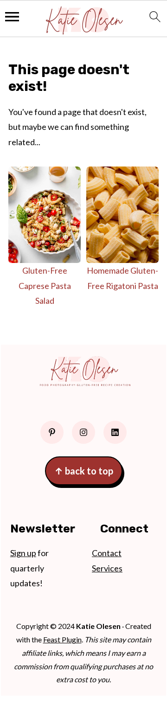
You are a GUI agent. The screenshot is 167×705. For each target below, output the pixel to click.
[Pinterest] (52, 432)
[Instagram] (83, 432)
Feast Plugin (62, 639)
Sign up (23, 553)
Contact (107, 553)
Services (107, 568)
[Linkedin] (115, 432)
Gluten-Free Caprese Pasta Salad (45, 285)
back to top (83, 470)
